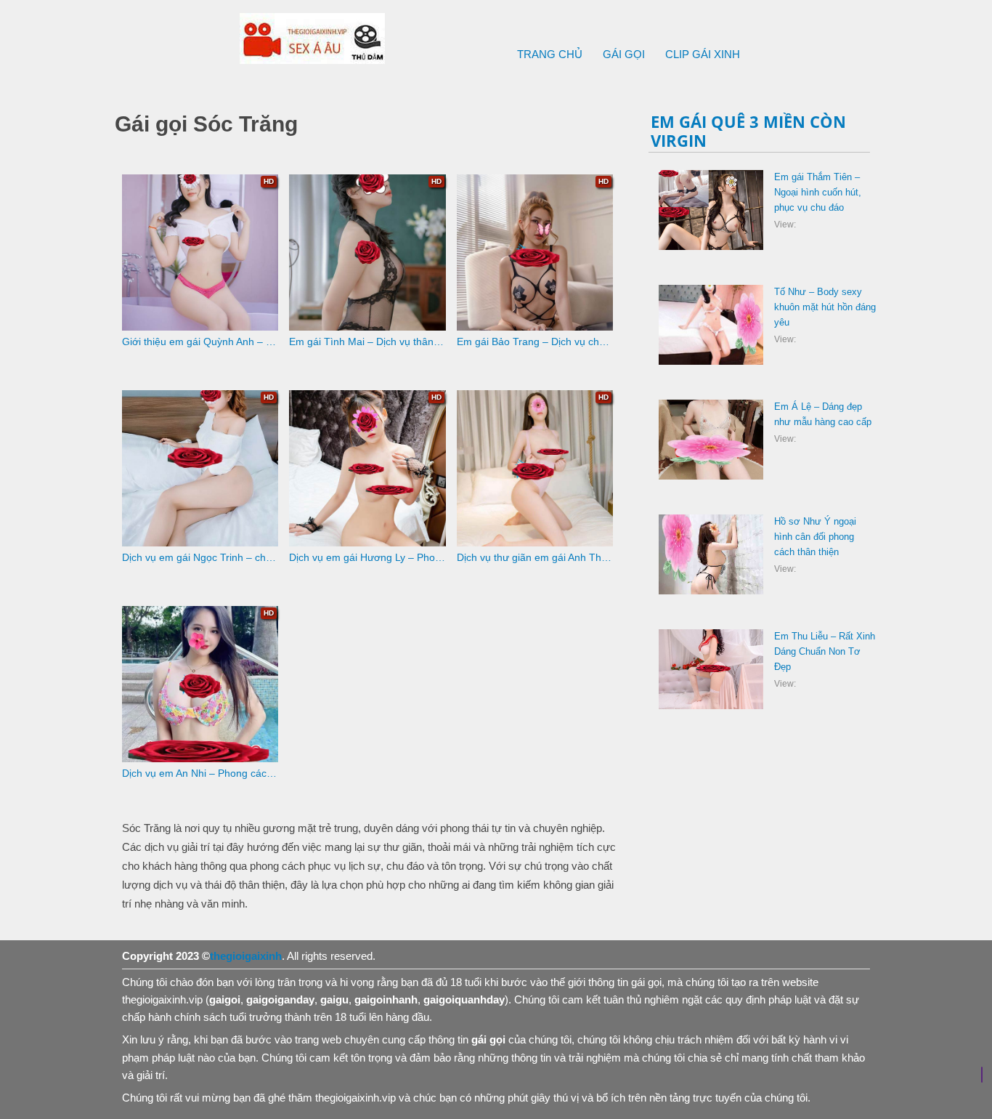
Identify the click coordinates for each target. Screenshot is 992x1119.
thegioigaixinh (246, 956)
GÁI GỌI (624, 54)
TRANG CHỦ (549, 54)
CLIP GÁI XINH (702, 54)
